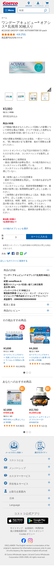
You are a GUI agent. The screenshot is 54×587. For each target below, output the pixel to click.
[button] (46, 10)
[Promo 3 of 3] (30, 373)
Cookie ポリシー (27, 534)
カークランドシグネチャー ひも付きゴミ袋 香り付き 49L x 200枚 (39, 357)
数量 (3, 237)
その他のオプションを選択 (15, 228)
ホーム (4, 18)
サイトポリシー (36, 531)
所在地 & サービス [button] (18, 483)
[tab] (27, 459)
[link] (8, 253)
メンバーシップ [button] (17, 468)
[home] (10, 4)
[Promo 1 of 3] (24, 373)
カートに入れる (39, 236)
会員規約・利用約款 (34, 528)
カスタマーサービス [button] (19, 475)
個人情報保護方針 (18, 531)
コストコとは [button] (16, 460)
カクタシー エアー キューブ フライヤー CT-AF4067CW (39, 420)
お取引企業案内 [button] (17, 491)
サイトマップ (16, 528)
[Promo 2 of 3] (27, 373)
